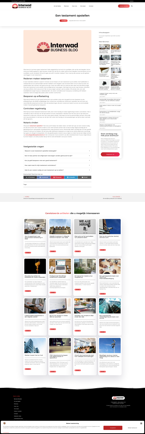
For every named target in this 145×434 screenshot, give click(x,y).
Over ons (74, 6)
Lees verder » (102, 96)
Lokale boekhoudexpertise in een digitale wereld (34, 316)
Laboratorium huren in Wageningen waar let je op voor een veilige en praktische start (115, 63)
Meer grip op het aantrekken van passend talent (84, 236)
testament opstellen (36, 126)
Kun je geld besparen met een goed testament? (57, 160)
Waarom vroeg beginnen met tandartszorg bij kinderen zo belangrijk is (110, 125)
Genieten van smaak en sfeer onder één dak (84, 316)
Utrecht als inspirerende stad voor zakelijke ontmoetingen (84, 355)
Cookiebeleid (6, 432)
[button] (141, 423)
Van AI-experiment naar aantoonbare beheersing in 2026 (103, 51)
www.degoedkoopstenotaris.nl (35, 135)
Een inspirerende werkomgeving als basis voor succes (109, 317)
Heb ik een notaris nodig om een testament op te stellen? (57, 170)
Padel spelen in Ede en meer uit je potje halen (110, 106)
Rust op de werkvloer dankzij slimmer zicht (109, 236)
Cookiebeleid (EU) (18, 418)
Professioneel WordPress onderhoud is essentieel (58, 276)
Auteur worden (18, 411)
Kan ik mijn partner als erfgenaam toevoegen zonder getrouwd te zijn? (57, 155)
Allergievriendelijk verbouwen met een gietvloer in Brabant (115, 88)
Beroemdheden (18, 399)
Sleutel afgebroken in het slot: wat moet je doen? (116, 51)
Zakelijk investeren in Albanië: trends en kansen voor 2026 (59, 236)
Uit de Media (57, 6)
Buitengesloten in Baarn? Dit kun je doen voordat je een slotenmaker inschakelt (109, 119)
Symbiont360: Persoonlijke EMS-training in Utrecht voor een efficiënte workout (110, 100)
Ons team (83, 6)
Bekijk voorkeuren (132, 427)
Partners (66, 6)
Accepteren (113, 427)
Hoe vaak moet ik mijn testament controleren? (57, 165)
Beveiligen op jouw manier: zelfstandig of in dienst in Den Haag (109, 356)
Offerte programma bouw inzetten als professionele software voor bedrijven (104, 63)
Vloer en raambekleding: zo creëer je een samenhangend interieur (115, 76)
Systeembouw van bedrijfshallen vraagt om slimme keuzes (110, 112)
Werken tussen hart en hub (34, 355)
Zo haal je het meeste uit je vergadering (83, 276)
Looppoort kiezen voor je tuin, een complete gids (108, 94)
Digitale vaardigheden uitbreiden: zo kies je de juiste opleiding (104, 88)
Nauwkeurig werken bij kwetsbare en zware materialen (35, 276)
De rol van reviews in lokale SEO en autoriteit (59, 316)
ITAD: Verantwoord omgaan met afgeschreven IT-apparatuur (59, 356)
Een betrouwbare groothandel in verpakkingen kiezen (104, 75)
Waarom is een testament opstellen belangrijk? (57, 151)
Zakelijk (63, 20)
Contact (91, 6)
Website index (17, 416)
